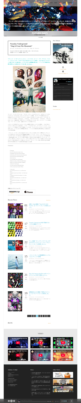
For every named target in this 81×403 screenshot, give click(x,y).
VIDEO (51, 2)
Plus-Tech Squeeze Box (40, 209)
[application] (63, 84)
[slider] (70, 81)
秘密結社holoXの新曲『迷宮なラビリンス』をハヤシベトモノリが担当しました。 (39, 293)
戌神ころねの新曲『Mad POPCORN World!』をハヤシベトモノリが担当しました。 (40, 205)
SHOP (55, 2)
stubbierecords (32, 209)
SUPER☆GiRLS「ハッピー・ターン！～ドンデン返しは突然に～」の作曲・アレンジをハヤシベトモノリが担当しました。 (41, 393)
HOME (34, 2)
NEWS (60, 2)
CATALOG (45, 2)
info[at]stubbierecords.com (13, 384)
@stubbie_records (12, 385)
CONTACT (70, 2)
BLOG (64, 2)
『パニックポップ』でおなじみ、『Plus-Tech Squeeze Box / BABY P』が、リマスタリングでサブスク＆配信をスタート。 (41, 377)
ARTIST (39, 2)
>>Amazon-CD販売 (63, 69)
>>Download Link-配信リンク (63, 73)
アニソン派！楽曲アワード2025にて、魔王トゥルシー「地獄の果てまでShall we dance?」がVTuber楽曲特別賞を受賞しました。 (41, 382)
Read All (49, 323)
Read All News (48, 200)
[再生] (54, 84)
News (36, 209)
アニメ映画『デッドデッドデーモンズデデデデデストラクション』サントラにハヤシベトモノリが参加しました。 (39, 242)
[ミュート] (66, 81)
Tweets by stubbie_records (56, 109)
